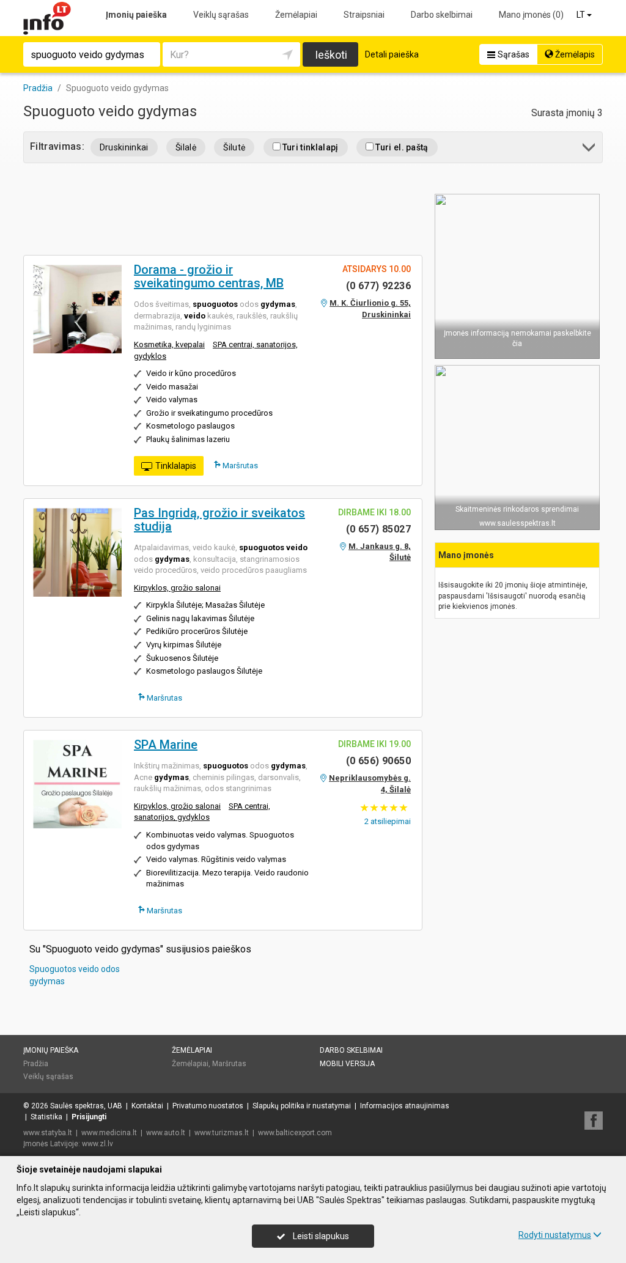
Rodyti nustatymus (554, 1235)
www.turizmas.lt (221, 1133)
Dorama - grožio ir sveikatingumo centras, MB (209, 276)
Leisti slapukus (320, 1236)
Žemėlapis (574, 54)
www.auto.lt (165, 1133)
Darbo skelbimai (442, 15)
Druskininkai (124, 147)
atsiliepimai (387, 821)
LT (581, 15)
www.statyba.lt (47, 1133)
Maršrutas (239, 465)
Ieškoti (331, 54)
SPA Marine (165, 744)
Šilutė (234, 147)
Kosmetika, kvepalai (169, 344)
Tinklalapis (175, 466)
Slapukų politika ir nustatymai (301, 1106)
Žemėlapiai (296, 15)
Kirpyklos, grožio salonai (177, 587)
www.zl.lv (97, 1144)
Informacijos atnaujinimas (404, 1106)
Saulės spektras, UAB (86, 1106)
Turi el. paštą (401, 147)
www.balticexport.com (295, 1133)
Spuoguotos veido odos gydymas (74, 975)
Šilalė (185, 147)
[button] (589, 149)
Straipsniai (364, 15)
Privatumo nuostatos (207, 1106)
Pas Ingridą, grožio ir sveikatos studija (219, 520)
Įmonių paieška (136, 15)
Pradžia (35, 1063)
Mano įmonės (531, 15)
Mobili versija (347, 1063)
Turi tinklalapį (310, 147)
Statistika (46, 1117)
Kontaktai (147, 1106)
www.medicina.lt (109, 1133)
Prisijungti (89, 1117)
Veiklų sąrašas (221, 15)
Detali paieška (392, 54)
